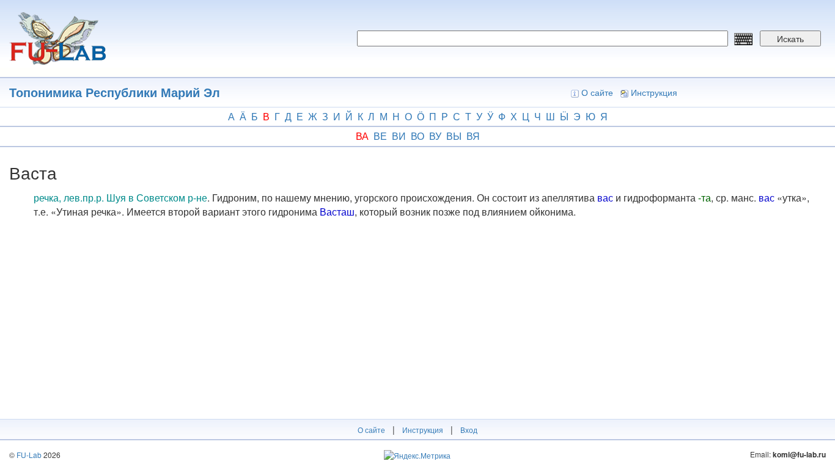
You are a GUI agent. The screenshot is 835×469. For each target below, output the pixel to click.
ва (362, 136)
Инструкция (654, 92)
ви (399, 136)
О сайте (597, 92)
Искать (790, 38)
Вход (468, 429)
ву (435, 136)
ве (380, 136)
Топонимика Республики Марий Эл (114, 92)
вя (473, 136)
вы (454, 136)
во (417, 136)
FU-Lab (29, 454)
